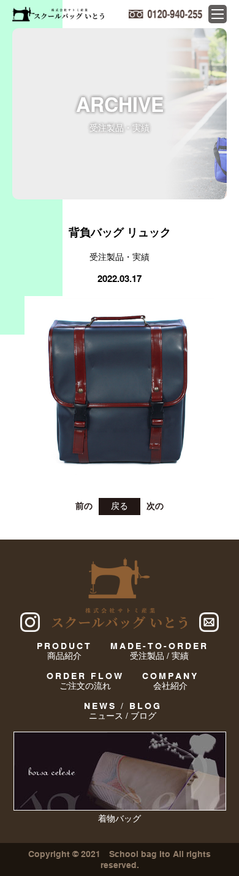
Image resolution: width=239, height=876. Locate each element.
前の (84, 506)
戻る (119, 506)
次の (155, 506)
